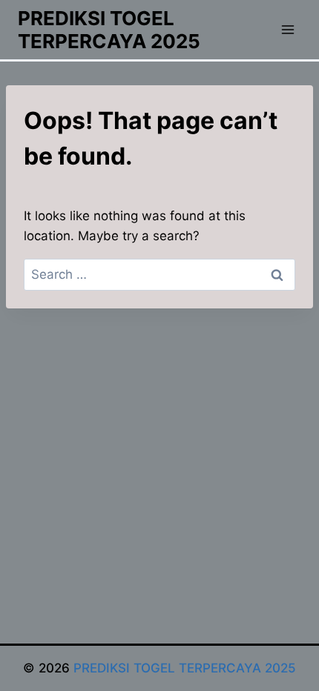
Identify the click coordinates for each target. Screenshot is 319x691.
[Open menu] (287, 29)
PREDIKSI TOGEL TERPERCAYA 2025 (184, 668)
